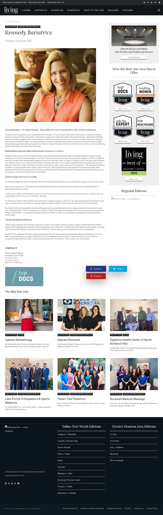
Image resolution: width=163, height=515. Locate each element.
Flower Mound (64, 447)
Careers (128, 508)
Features (127, 10)
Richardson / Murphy (67, 493)
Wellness (113, 10)
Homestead (73, 10)
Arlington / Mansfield (67, 434)
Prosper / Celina (65, 486)
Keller (125, 335)
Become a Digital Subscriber (92, 508)
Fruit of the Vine (94, 10)
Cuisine (26, 10)
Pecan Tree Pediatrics (72, 398)
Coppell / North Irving (68, 441)
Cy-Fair (20, 335)
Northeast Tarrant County (69, 480)
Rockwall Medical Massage (127, 399)
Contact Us (138, 508)
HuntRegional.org (12, 260)
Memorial (114, 454)
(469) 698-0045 (11, 258)
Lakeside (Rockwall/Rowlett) (29, 26)
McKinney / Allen (65, 473)
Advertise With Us (55, 2)
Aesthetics (41, 10)
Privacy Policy (152, 508)
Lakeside (61, 467)
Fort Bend (114, 441)
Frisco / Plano (64, 454)
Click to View (122, 109)
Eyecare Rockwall (69, 339)
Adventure (57, 10)
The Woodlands (116, 460)
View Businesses (134, 57)
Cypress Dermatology (18, 339)
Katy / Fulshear (117, 447)
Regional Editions (37, 2)
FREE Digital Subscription (14, 2)
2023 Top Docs (14, 21)
